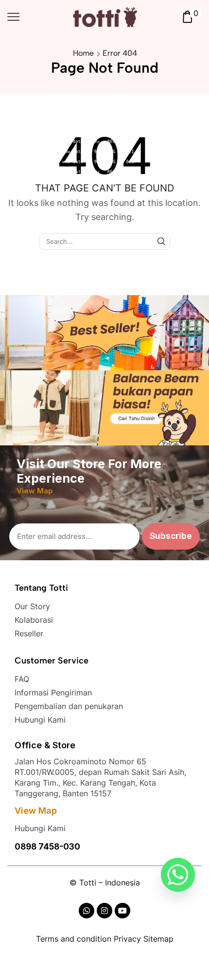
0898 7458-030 (47, 847)
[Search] (161, 241)
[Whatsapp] (178, 875)
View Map (36, 810)
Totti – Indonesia (109, 882)
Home (83, 53)
